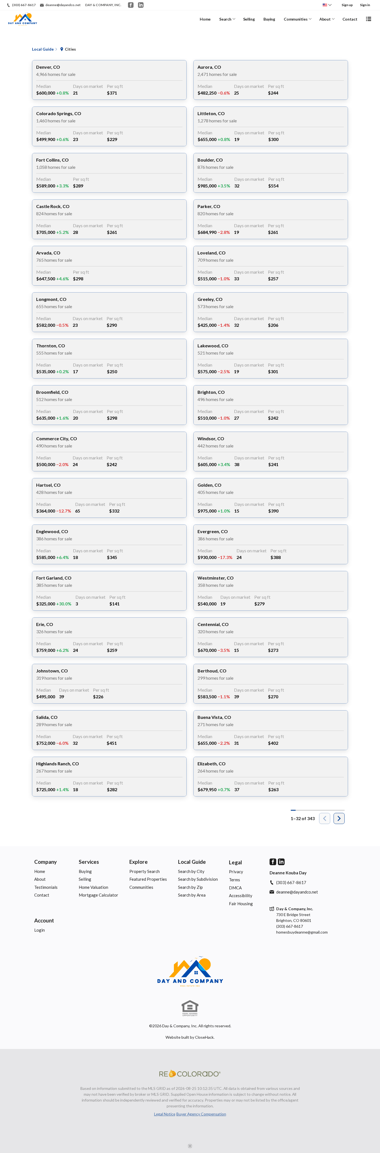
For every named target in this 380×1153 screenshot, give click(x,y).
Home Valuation (93, 887)
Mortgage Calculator (98, 894)
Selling (249, 19)
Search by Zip (190, 887)
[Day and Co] (190, 971)
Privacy (236, 871)
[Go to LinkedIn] (141, 5)
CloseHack (204, 1037)
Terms (234, 879)
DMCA (235, 887)
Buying (269, 19)
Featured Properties (148, 879)
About (324, 19)
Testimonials (46, 887)
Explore (138, 861)
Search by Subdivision (198, 879)
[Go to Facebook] (131, 5)
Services (89, 861)
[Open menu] (368, 19)
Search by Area (192, 894)
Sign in (365, 5)
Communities (295, 19)
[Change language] (327, 5)
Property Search (144, 871)
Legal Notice (164, 1114)
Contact (349, 19)
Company (45, 861)
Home (205, 19)
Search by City (191, 871)
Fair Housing (241, 903)
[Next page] (339, 818)
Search (225, 19)
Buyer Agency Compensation (201, 1114)
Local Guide (192, 861)
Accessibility (240, 895)
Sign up (347, 5)
